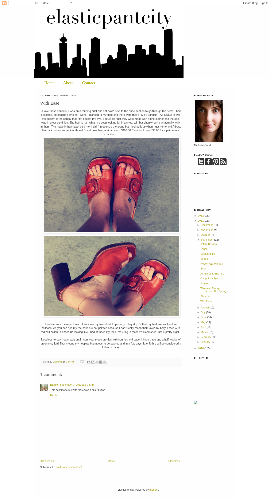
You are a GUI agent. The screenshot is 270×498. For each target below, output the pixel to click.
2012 (201, 215)
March (205, 332)
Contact (88, 82)
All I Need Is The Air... (212, 273)
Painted (204, 283)
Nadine (54, 384)
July (203, 312)
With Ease (206, 301)
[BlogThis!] (93, 362)
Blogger (153, 489)
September (207, 239)
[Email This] (89, 362)
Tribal (203, 249)
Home (49, 82)
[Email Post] (82, 362)
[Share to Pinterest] (105, 362)
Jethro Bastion (208, 244)
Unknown (58, 362)
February (206, 337)
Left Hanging (207, 253)
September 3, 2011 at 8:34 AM (77, 384)
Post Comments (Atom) (69, 467)
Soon (203, 268)
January (206, 342)
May (203, 322)
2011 (201, 220)
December (207, 224)
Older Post (174, 461)
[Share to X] (97, 362)
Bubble (204, 258)
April (204, 327)
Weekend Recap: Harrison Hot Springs (214, 290)
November (207, 229)
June (204, 317)
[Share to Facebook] (101, 362)
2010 (201, 348)
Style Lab (205, 296)
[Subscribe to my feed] (223, 164)
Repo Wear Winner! (211, 263)
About (68, 82)
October (206, 234)
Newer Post (47, 461)
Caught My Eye (209, 278)
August (205, 307)
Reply (53, 395)
